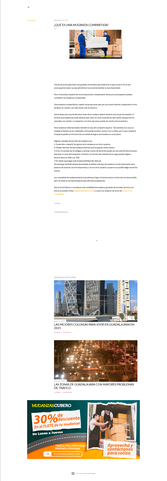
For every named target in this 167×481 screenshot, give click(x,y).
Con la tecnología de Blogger (85, 473)
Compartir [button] (31, 20)
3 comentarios (67, 392)
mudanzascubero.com (84, 190)
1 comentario (66, 332)
